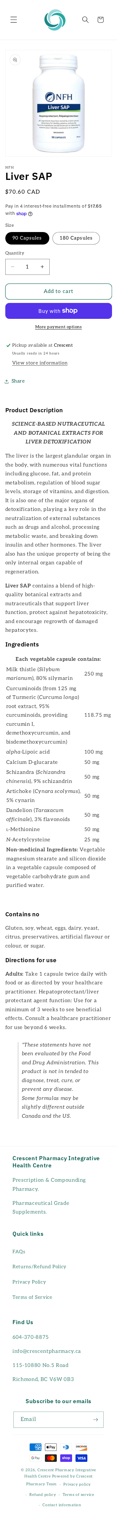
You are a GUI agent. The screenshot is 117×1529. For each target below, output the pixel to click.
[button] (13, 19)
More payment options (58, 326)
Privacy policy (77, 1484)
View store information (40, 363)
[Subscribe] (95, 1420)
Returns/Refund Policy (39, 1267)
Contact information (61, 1505)
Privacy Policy (29, 1282)
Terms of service (78, 1494)
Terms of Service (32, 1297)
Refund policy (42, 1494)
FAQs (19, 1252)
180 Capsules (76, 238)
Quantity (15, 253)
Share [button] (18, 381)
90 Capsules (27, 238)
